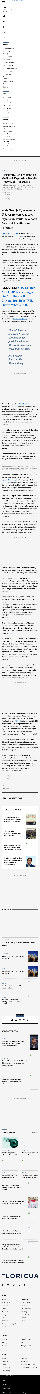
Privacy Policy (6, 1388)
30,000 (18, 721)
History (5, 105)
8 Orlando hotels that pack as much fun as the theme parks (11, 1232)
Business (6, 48)
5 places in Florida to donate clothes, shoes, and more (11, 1217)
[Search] (11, 9)
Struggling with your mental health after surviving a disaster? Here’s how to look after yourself (12, 1246)
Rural (9, 81)
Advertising (7, 149)
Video (5, 123)
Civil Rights (6, 1303)
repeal (11, 633)
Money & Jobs (7, 1321)
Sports (5, 87)
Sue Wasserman (7, 193)
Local (6, 94)
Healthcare (6, 939)
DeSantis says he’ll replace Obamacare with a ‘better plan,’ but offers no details (12, 847)
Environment (26, 1309)
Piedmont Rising (20, 319)
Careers (4, 1384)
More (5, 119)
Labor (5, 71)
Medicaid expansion (10, 234)
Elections (6, 62)
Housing (10, 65)
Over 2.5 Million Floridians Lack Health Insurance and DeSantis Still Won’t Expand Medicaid (13, 861)
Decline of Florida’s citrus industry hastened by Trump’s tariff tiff (11, 1001)
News (5, 45)
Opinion (10, 123)
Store (5, 132)
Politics (9, 74)
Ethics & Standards (7, 1375)
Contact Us (6, 1367)
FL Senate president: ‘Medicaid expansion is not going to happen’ (12, 833)
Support (4, 1380)
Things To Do (26, 1346)
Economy (6, 59)
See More (34, 1132)
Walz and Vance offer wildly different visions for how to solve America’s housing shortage (14, 1063)
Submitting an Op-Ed (29, 1367)
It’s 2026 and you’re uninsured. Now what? (18, 944)
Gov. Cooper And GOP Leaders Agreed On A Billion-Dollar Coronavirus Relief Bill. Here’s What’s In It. (19, 296)
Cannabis (10, 48)
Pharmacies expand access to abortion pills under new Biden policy (12, 1081)
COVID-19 (22, 404)
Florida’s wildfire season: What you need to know (12, 987)
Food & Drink (26, 1340)
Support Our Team (28, 1364)
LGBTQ (9, 71)
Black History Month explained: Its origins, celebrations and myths (13, 1261)
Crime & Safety (26, 1303)
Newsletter (11, 126)
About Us (5, 1361)
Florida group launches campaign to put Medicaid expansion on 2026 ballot (12, 819)
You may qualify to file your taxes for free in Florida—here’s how (13, 1202)
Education (10, 59)
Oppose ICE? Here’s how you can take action (13, 957)
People (5, 108)
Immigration (6, 1315)
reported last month (10, 480)
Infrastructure (26, 1315)
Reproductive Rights (9, 1324)
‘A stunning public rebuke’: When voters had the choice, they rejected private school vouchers (13, 1043)
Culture (6, 98)
